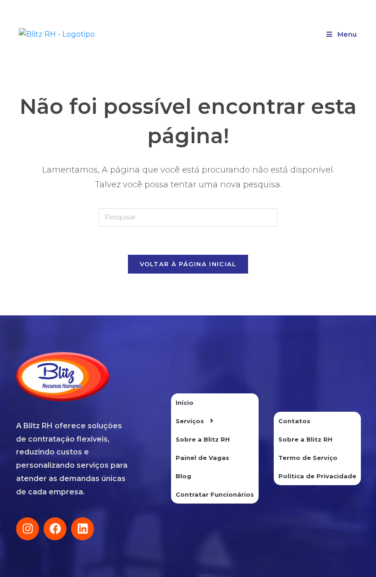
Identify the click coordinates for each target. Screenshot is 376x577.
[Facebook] (55, 528)
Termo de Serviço (307, 457)
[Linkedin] (82, 528)
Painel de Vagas (202, 457)
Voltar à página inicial (188, 264)
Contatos (294, 421)
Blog (183, 476)
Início (185, 402)
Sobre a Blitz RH (203, 439)
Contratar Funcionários (215, 494)
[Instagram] (27, 528)
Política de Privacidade (317, 476)
